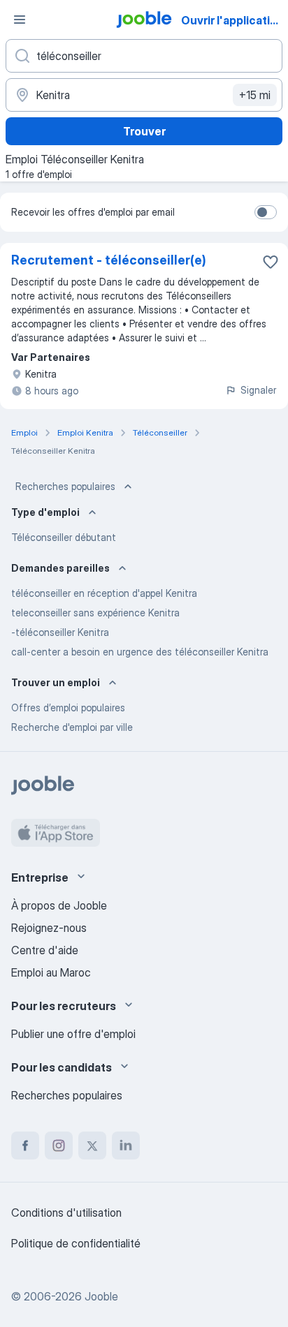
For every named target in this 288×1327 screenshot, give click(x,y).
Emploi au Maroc (51, 972)
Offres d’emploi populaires (68, 707)
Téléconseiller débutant (63, 537)
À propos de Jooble (59, 905)
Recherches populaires (65, 486)
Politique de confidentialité (76, 1243)
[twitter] (92, 1145)
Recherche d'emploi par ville (72, 727)
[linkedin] (126, 1145)
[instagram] (59, 1145)
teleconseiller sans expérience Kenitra (95, 612)
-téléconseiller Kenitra (60, 632)
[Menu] (20, 20)
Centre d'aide (44, 950)
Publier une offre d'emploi (73, 1034)
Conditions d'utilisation (66, 1212)
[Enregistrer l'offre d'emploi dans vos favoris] (270, 261)
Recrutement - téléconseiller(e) (108, 260)
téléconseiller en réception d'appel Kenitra (104, 593)
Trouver (144, 131)
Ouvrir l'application (232, 20)
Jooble (101, 1296)
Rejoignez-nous (49, 928)
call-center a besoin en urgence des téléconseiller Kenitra (139, 652)
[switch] (265, 212)
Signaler (258, 390)
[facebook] (25, 1145)
